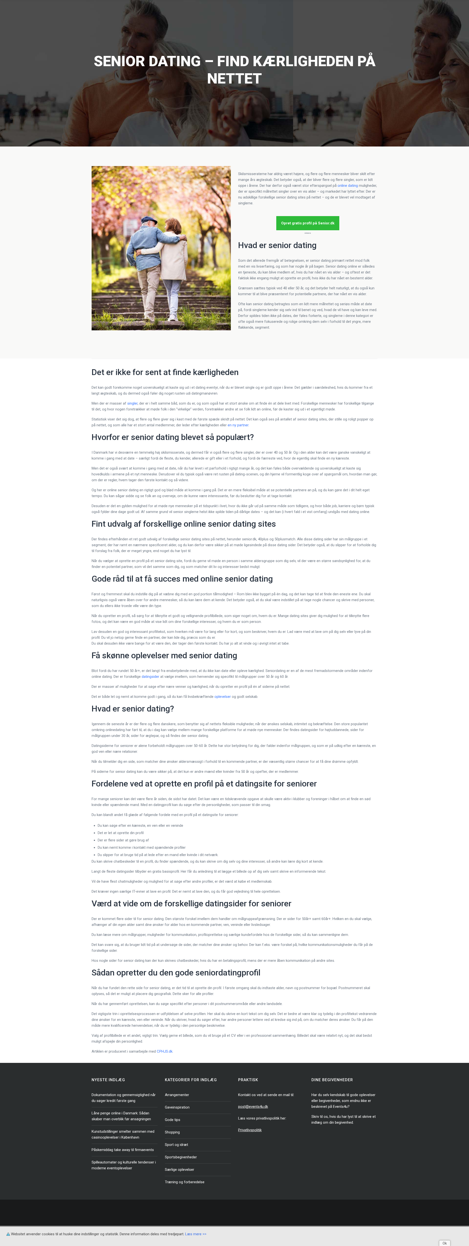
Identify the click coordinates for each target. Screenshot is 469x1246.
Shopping (172, 1132)
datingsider (150, 676)
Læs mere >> (195, 1234)
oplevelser (222, 696)
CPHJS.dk (164, 1051)
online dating (348, 185)
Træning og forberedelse (184, 1182)
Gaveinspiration (177, 1107)
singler (132, 403)
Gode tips (172, 1120)
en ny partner (238, 425)
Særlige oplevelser (179, 1169)
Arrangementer (177, 1095)
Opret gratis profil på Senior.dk (307, 223)
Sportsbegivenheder (181, 1157)
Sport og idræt (176, 1144)
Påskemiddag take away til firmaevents (123, 1150)
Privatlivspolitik (250, 1130)
